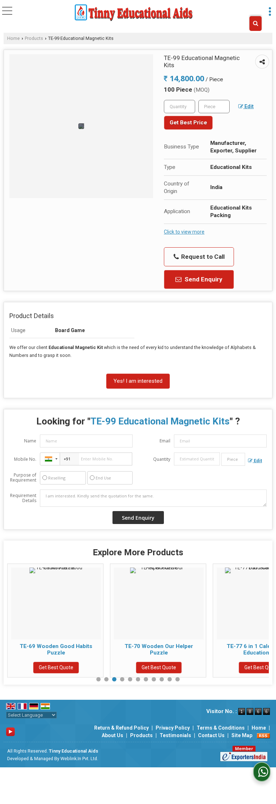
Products (34, 38)
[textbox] (214, 106)
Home (13, 38)
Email (165, 441)
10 (169, 679)
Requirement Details (23, 498)
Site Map (241, 735)
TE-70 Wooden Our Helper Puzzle (159, 649)
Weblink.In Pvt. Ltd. (79, 758)
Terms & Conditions (221, 728)
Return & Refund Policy (121, 728)
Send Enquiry (202, 279)
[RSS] (263, 735)
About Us (112, 735)
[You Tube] (10, 731)
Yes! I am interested (138, 381)
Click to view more (184, 232)
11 (177, 679)
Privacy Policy (173, 728)
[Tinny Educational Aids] (134, 12)
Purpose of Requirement (23, 478)
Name (30, 441)
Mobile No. (25, 459)
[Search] (255, 23)
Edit (248, 106)
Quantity (161, 459)
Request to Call (202, 256)
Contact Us (211, 735)
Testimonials (175, 735)
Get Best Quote (56, 667)
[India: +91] (50, 458)
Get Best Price (188, 122)
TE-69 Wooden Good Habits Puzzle (56, 649)
